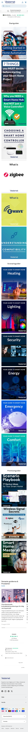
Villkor (2, 728)
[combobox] (14, 6)
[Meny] (2, 2)
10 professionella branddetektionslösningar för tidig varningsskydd (12, 606)
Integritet (7, 728)
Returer (17, 728)
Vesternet (10, 726)
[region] (14, 655)
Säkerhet (12, 728)
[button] (25, 2)
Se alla (3, 586)
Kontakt (21, 728)
